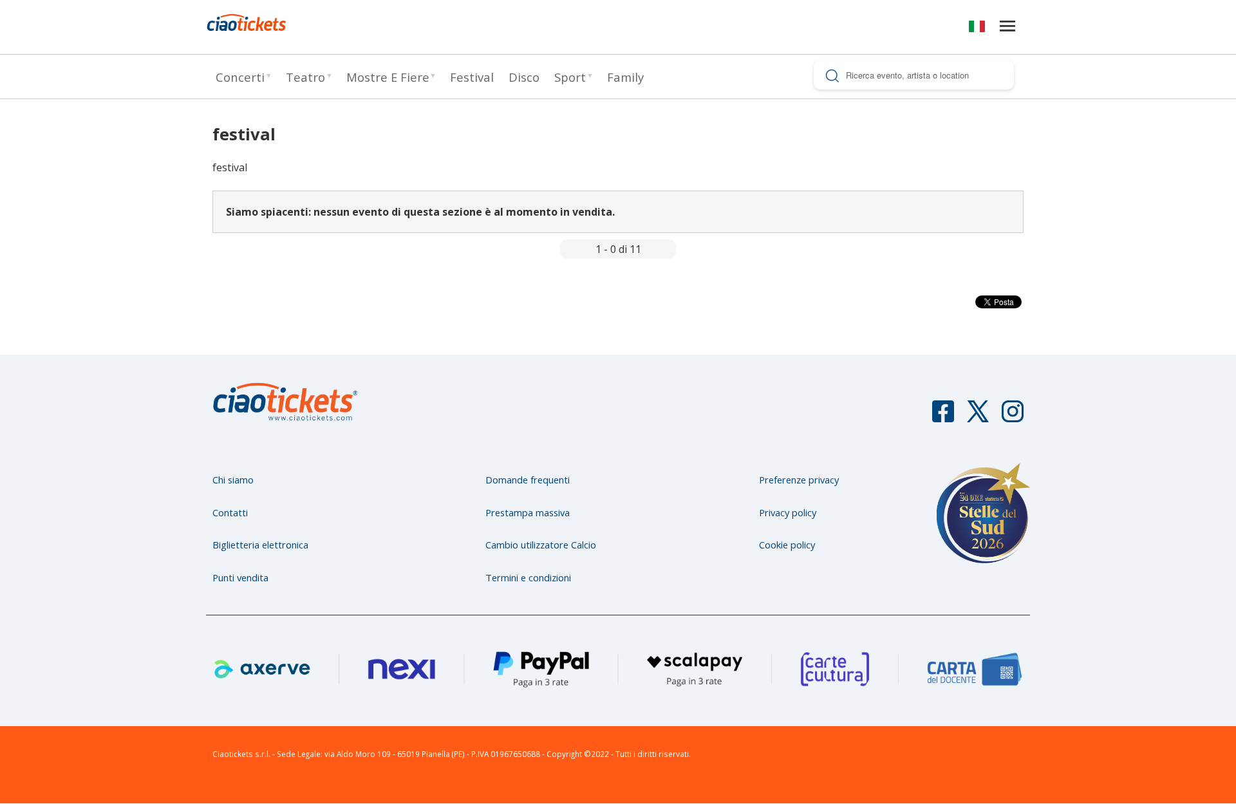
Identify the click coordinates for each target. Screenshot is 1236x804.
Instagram (1013, 417)
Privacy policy (787, 512)
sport (570, 77)
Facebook (943, 417)
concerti (240, 77)
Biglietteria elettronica (260, 544)
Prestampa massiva (527, 512)
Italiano (977, 29)
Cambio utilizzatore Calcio (540, 544)
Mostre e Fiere (387, 77)
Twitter (978, 417)
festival (472, 77)
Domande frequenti (527, 479)
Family (625, 77)
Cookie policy (787, 544)
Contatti (230, 512)
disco (524, 77)
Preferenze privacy (799, 479)
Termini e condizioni (528, 577)
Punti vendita (240, 577)
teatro (305, 77)
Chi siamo (233, 479)
